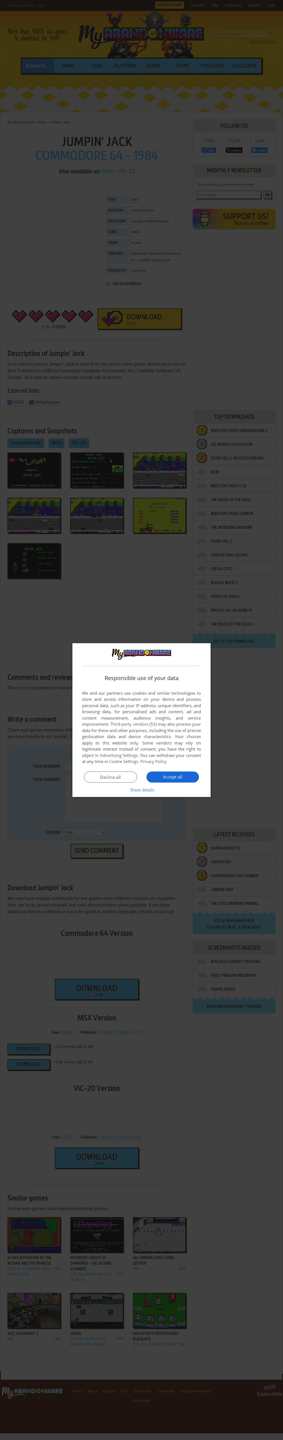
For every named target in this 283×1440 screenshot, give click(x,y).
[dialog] (141, 720)
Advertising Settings (119, 755)
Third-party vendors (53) (133, 724)
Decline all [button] (110, 777)
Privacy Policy (153, 761)
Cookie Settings (123, 761)
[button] (141, 790)
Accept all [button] (172, 777)
